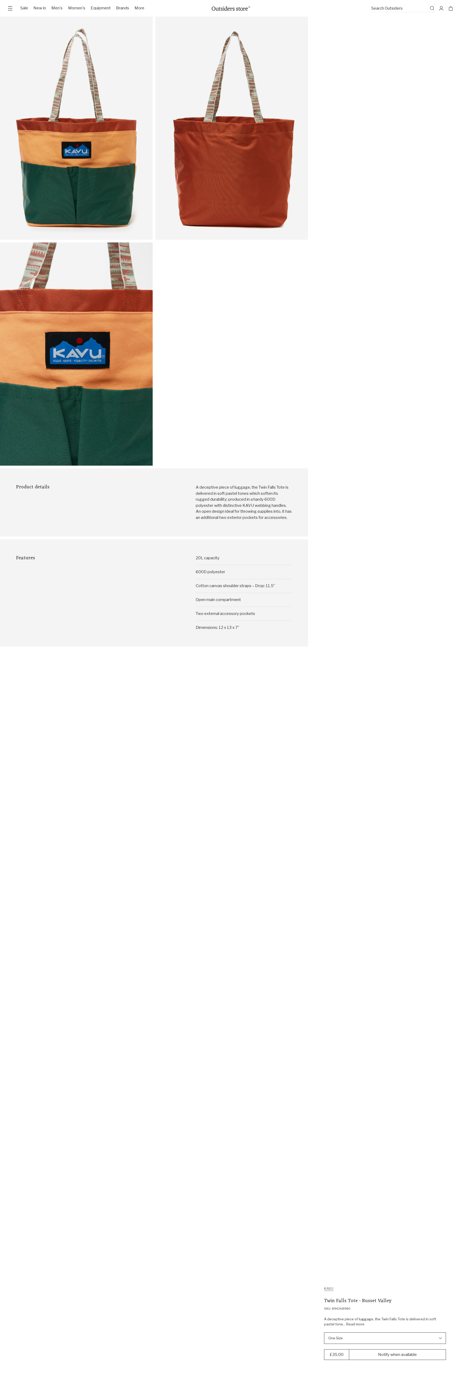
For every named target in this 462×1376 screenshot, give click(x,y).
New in (39, 8)
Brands (122, 8)
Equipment (101, 8)
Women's (76, 8)
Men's (57, 8)
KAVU (328, 1288)
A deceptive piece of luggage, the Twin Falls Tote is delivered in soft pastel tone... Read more (380, 1321)
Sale (24, 8)
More (139, 8)
